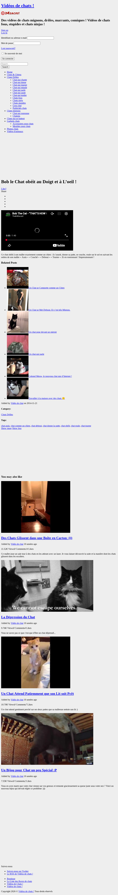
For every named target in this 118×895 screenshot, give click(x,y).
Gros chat (17, 105)
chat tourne (86, 426)
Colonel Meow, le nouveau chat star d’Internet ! (50, 376)
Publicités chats (20, 108)
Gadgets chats (13, 121)
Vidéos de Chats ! (15, 884)
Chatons (16, 116)
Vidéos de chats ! (17, 5)
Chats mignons (13, 111)
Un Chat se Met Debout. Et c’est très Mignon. (49, 310)
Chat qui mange (20, 85)
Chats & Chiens (14, 74)
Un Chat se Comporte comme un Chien (46, 288)
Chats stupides (19, 103)
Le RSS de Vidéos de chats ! (20, 874)
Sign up (4, 30)
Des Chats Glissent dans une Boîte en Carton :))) (36, 538)
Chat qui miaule (20, 87)
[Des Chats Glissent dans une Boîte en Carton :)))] (35, 532)
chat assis (5, 426)
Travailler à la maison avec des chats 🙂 (46, 398)
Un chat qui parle (36, 354)
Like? (3, 188)
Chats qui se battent (16, 118)
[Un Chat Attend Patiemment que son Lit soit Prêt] (35, 687)
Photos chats (12, 129)
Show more (6, 428)
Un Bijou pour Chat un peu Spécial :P (29, 770)
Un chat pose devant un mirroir (42, 332)
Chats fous (17, 98)
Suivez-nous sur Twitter (17, 871)
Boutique (11, 878)
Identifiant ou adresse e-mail (14, 38)
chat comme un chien (20, 426)
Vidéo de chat (17, 403)
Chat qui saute (19, 92)
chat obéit (65, 426)
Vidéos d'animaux (15, 131)
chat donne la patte (51, 426)
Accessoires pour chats (23, 123)
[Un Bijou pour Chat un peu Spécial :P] (47, 764)
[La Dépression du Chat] (47, 611)
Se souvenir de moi (13, 53)
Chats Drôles (13, 77)
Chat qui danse (19, 82)
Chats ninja (18, 100)
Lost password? (8, 48)
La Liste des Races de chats (19, 881)
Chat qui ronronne (21, 113)
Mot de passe (7, 43)
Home (10, 72)
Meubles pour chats (21, 126)
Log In (4, 33)
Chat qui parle (19, 90)
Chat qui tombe (20, 95)
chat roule (75, 426)
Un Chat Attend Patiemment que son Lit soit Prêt (37, 693)
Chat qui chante (20, 80)
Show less (16, 428)
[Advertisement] (59, 155)
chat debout (36, 426)
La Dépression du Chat (18, 617)
